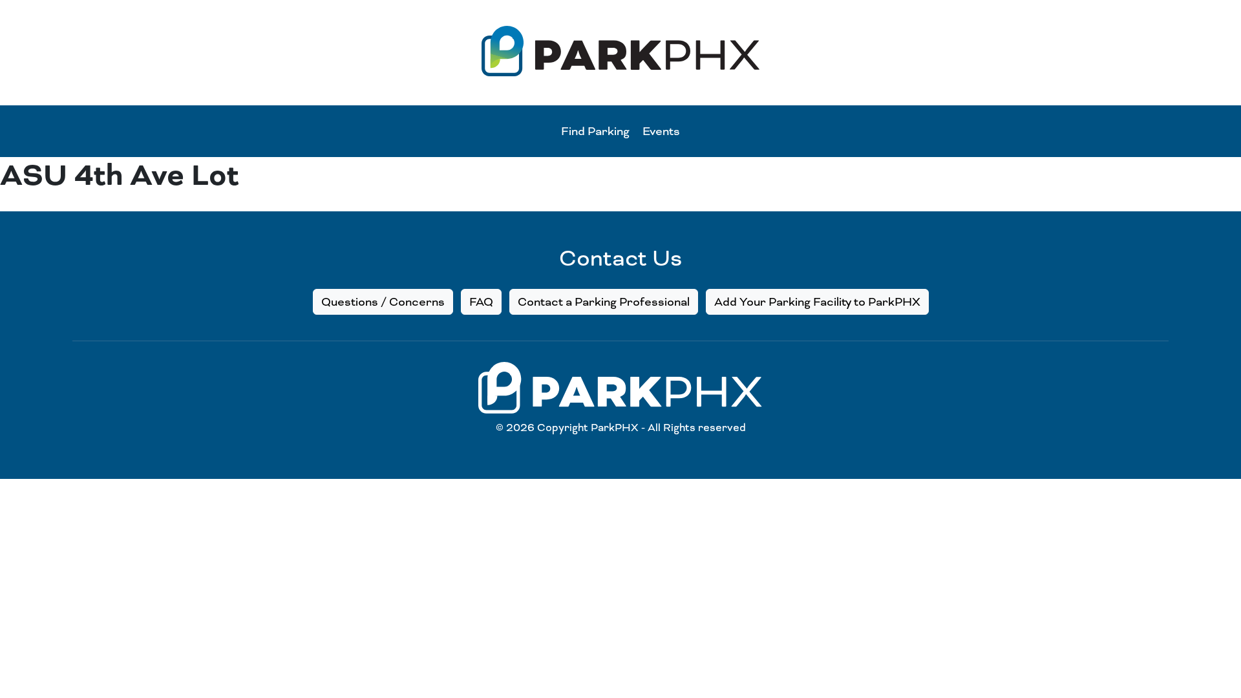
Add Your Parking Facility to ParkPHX (817, 302)
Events (661, 131)
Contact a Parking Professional (604, 302)
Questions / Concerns (383, 302)
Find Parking (595, 131)
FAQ (481, 302)
